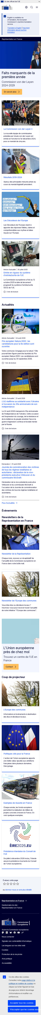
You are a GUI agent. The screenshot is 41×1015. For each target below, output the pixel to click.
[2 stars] (6, 883)
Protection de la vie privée (12, 954)
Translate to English (14, 28)
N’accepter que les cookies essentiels (24, 1009)
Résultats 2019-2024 (12, 177)
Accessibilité (7, 963)
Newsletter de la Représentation (16, 554)
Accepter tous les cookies (21, 1003)
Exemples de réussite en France (17, 803)
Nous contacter (8, 937)
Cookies (5, 950)
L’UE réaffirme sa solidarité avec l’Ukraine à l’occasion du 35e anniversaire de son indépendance (20, 404)
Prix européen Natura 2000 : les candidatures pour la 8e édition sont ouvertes (18, 344)
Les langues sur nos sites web (13, 945)
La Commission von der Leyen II (17, 129)
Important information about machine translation (18, 30)
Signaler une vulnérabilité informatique (16, 941)
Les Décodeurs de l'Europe (15, 220)
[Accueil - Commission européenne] (7, 7)
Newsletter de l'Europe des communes (19, 600)
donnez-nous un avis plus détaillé (18, 890)
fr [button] (26, 7)
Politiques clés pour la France (16, 754)
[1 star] (4, 883)
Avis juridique (7, 959)
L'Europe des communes (14, 710)
